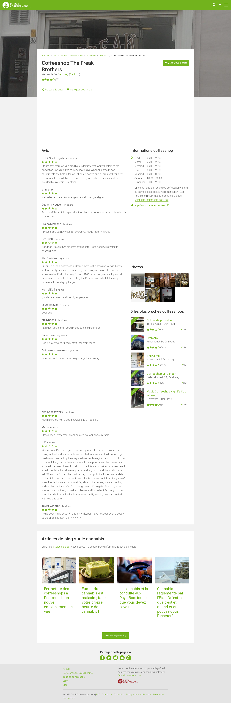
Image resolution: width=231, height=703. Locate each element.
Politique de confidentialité (138, 694)
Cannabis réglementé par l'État (151, 199)
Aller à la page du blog (115, 635)
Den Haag (91, 55)
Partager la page (53, 89)
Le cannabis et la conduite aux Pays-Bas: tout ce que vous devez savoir (133, 598)
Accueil (46, 55)
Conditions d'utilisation (113, 694)
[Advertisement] (115, 121)
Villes (65, 681)
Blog (65, 685)
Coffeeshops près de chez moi (78, 673)
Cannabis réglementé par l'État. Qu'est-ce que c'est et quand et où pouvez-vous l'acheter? (170, 602)
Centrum (103, 55)
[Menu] (226, 5)
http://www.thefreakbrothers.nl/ (152, 205)
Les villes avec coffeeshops (68, 55)
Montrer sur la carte (177, 63)
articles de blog (61, 546)
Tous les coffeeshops (74, 677)
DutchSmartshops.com (129, 675)
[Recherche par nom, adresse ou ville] (214, 5)
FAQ (98, 694)
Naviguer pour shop (81, 89)
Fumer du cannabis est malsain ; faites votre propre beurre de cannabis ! (94, 600)
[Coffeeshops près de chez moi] (220, 5)
